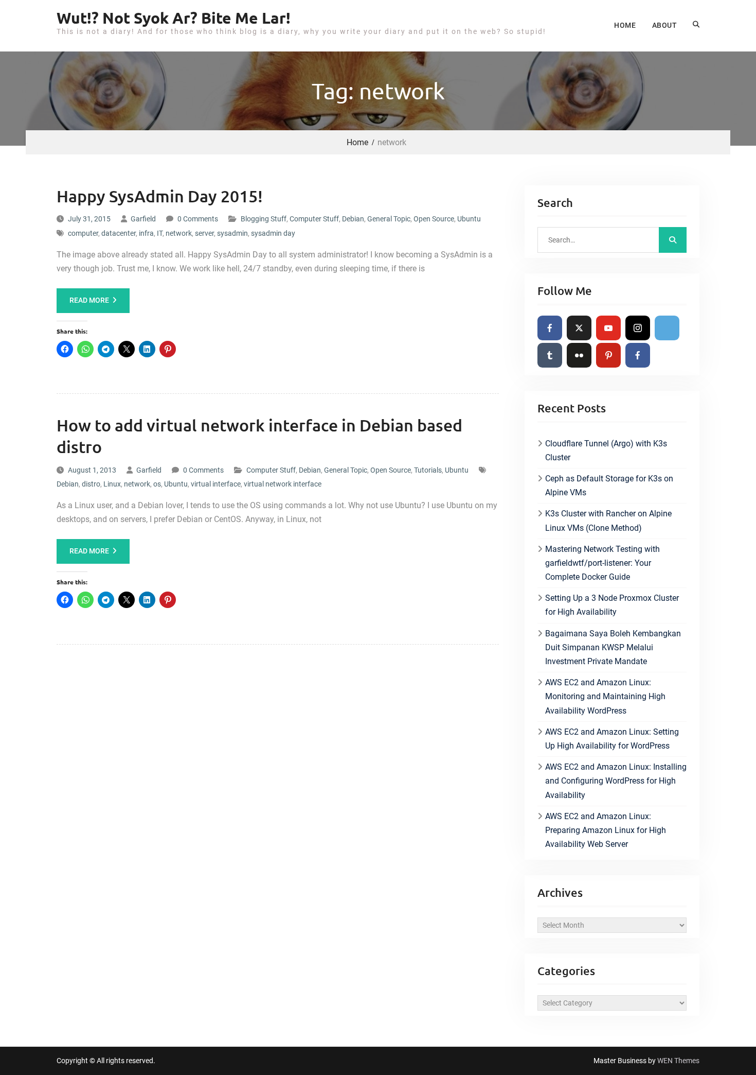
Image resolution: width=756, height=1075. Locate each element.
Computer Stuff (314, 219)
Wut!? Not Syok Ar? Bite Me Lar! (174, 17)
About (664, 25)
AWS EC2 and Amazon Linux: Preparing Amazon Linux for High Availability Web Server (605, 830)
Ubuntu (469, 219)
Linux (112, 484)
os (157, 484)
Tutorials (428, 470)
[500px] (667, 328)
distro (91, 484)
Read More (89, 300)
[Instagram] (637, 328)
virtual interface (216, 484)
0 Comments (197, 219)
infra (146, 233)
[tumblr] (549, 355)
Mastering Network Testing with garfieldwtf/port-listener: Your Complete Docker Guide (602, 563)
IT (160, 233)
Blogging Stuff (263, 219)
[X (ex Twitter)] (579, 328)
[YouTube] (608, 328)
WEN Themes (678, 1060)
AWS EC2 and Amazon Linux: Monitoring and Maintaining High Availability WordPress (605, 696)
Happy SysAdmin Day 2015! (160, 196)
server (204, 233)
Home (625, 25)
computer (83, 233)
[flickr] (579, 355)
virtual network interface (282, 484)
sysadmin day (273, 233)
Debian (353, 219)
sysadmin (232, 233)
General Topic (388, 219)
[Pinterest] (608, 355)
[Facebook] (549, 328)
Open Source (433, 219)
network (179, 233)
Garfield (143, 219)
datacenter (118, 233)
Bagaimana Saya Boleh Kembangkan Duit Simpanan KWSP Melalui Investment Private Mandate (613, 647)
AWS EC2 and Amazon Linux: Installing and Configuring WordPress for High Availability (616, 781)
